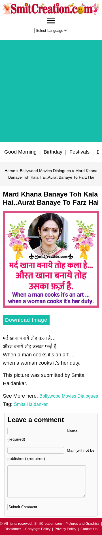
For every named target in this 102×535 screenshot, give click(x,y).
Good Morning (20, 152)
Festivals (79, 152)
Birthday (53, 152)
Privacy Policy (65, 529)
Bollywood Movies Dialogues (45, 170)
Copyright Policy (37, 529)
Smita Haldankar (31, 404)
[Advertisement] (51, 91)
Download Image (26, 320)
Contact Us (88, 529)
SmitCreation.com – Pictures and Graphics (66, 524)
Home (10, 170)
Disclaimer (13, 529)
